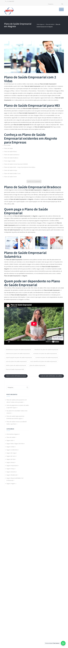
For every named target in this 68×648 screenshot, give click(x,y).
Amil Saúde (7, 145)
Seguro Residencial (11, 475)
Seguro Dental (10, 462)
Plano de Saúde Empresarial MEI (15, 369)
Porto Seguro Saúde (9, 161)
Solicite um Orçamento (34, 181)
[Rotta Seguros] (9, 11)
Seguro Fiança (10, 468)
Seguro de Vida (10, 459)
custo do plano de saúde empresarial (16, 361)
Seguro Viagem (10, 483)
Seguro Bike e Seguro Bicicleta (15, 443)
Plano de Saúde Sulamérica (11, 154)
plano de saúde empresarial (37, 365)
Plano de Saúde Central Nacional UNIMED (16, 164)
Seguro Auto (9, 440)
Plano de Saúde (8, 148)
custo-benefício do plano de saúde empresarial (43, 361)
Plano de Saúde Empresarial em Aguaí (16, 376)
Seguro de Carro (11, 456)
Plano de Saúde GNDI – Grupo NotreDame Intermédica (19, 167)
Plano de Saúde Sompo (10, 170)
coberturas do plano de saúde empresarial (18, 353)
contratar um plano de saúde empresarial (45, 353)
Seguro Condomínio (12, 450)
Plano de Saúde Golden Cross (12, 173)
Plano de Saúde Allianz (10, 151)
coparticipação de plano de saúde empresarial (19, 357)
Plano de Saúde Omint (10, 176)
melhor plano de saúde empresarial (16, 365)
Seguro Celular (10, 446)
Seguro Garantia (11, 472)
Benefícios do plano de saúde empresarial (46, 349)
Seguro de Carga (11, 453)
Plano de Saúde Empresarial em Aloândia (51, 376)
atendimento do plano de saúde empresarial (18, 349)
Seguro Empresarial (12, 465)
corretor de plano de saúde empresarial (46, 357)
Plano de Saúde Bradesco (11, 158)
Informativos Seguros (12, 434)
